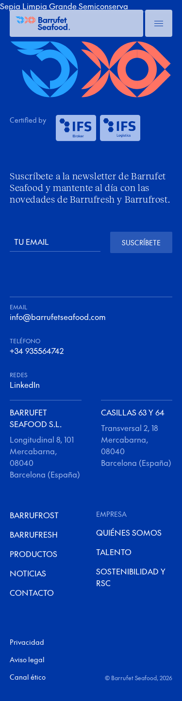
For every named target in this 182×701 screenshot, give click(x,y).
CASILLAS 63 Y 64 (133, 412)
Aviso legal (27, 659)
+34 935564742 (37, 350)
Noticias (28, 573)
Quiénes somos (129, 532)
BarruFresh (34, 534)
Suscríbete (141, 242)
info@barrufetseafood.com (58, 316)
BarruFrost (34, 515)
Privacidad (27, 642)
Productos (33, 553)
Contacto (32, 592)
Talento (114, 551)
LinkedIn (25, 384)
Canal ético (28, 677)
